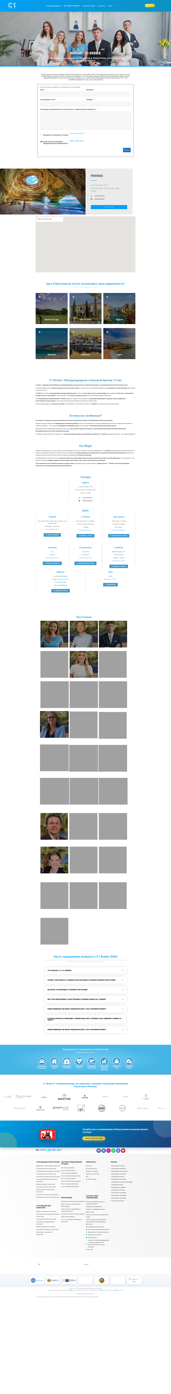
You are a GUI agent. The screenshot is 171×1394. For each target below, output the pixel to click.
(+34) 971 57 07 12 (111, 579)
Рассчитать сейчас (89, 6)
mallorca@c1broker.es (62, 579)
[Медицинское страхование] (67, 1061)
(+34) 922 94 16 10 (53, 529)
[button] (85, 970)
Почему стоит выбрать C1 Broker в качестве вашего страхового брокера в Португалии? (82, 980)
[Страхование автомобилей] (42, 1061)
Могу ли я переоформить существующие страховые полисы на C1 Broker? (77, 999)
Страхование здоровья (53, 6)
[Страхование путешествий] (92, 1061)
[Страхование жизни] (79, 1061)
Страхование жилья (54, 1067)
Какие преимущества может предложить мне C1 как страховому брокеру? (77, 1009)
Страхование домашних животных (104, 1067)
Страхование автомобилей (42, 1067)
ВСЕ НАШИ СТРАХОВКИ (71, 6)
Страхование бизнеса (129, 1067)
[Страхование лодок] (117, 1061)
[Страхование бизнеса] (129, 1061)
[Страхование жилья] (54, 1061)
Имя (42, 90)
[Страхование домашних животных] (104, 1061)
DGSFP (70, 1290)
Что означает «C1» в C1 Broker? (60, 970)
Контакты (102, 6)
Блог (110, 6)
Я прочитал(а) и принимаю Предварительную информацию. (56, 142)
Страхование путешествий (91, 1067)
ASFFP (100, 1290)
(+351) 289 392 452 (50, 1150)
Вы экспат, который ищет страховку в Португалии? (68, 990)
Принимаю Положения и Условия (56, 135)
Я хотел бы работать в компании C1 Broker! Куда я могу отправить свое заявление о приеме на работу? (84, 1019)
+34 (62, 585)
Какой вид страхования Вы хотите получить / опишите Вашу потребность (68, 109)
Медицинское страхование (66, 1066)
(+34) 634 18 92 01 (120, 561)
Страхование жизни (79, 1066)
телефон (89, 99)
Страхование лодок (116, 1067)
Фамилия (90, 90)
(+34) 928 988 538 (119, 530)
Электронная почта (48, 99)
